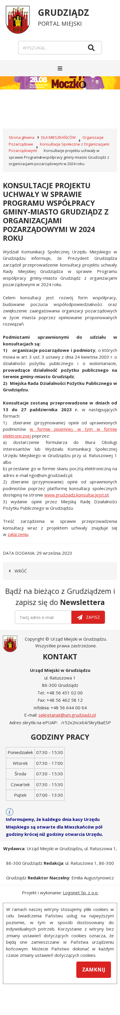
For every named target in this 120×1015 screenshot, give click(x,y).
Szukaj (91, 47)
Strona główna (21, 137)
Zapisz (93, 617)
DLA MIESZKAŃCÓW (58, 137)
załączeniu (18, 534)
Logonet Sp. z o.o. (80, 892)
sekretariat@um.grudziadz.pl (67, 715)
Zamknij (93, 969)
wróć (21, 571)
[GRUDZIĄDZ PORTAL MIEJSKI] (22, 17)
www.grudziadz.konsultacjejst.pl (76, 495)
